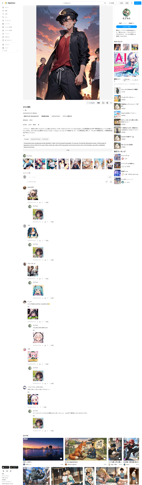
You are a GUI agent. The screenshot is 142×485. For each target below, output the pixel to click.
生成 (121, 3)
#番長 (34, 124)
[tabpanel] (68, 146)
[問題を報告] (42, 202)
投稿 (127, 3)
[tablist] (36, 139)
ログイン (137, 3)
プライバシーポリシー (7, 481)
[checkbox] (28, 181)
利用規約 (4, 479)
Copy (68, 150)
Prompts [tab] (26, 139)
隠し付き (32, 181)
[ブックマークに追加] (103, 102)
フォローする (126, 27)
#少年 (30, 124)
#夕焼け (25, 124)
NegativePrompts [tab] (35, 139)
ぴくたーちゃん (5, 475)
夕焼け (31, 120)
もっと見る (134, 80)
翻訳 (24, 135)
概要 (3, 473)
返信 (47, 202)
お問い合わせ (5, 477)
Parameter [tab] (45, 139)
